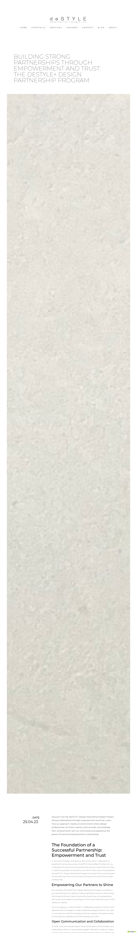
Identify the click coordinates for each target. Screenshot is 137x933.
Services (56, 27)
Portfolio (38, 27)
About (113, 27)
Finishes (72, 27)
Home (23, 27)
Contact (88, 27)
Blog (101, 27)
